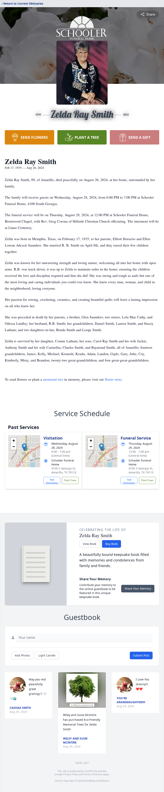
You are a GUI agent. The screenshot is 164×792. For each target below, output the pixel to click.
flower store (113, 379)
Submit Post (141, 655)
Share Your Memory (138, 588)
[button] (24, 447)
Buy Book (111, 544)
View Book (89, 544)
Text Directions (52, 481)
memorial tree (53, 379)
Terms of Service (93, 774)
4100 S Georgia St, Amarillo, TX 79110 (63, 470)
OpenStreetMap (86, 780)
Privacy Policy (70, 774)
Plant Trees (70, 480)
